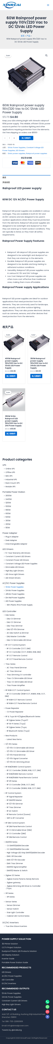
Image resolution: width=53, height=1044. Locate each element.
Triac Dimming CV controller (19, 674)
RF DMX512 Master (14, 800)
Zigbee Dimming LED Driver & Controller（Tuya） (23, 887)
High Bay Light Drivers (15, 570)
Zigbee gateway (14, 882)
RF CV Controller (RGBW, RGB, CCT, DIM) (24, 788)
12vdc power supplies (16, 153)
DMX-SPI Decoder (14, 856)
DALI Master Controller (16, 636)
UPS (4, 465)
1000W (8, 506)
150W (8, 527)
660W (8, 510)
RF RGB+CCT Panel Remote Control (22, 703)
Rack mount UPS (13, 483)
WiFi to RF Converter (15, 818)
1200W (8, 502)
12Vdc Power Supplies (15, 587)
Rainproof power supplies (36, 153)
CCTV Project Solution (11, 947)
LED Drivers (7, 549)
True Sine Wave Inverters (16, 926)
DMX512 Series (11, 842)
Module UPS (10, 486)
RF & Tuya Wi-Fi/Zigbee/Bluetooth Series (23, 716)
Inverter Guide (8, 958)
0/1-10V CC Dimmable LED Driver (20, 751)
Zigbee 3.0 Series (13, 875)
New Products (11, 735)
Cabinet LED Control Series (18, 916)
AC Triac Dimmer (14, 671)
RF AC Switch (12, 811)
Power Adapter (9, 533)
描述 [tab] (4, 177)
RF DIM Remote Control (16, 837)
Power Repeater (12, 708)
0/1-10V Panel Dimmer (16, 755)
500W (8, 517)
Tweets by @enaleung (12, 1030)
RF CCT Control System (16, 645)
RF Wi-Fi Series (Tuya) (16, 723)
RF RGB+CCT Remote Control (19, 700)
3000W (9, 495)
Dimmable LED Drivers (15, 567)
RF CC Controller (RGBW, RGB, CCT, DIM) (24, 770)
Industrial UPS (11, 479)
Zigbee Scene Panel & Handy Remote (23, 879)
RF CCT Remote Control (17, 655)
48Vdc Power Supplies (15, 594)
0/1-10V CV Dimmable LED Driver (20, 748)
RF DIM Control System (15, 823)
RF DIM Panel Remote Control (19, 826)
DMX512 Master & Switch (17, 870)
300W (8, 520)
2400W (9, 499)
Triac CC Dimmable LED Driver (20, 682)
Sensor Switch (13, 909)
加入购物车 (26, 138)
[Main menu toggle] (48, 5)
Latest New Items (14, 739)
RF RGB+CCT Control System (18, 690)
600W (8, 513)
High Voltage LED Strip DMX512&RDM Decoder (26, 852)
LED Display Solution (10, 955)
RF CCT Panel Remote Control (19, 659)
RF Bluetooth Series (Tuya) (18, 731)
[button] (46, 55)
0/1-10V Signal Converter (17, 758)
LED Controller (9, 611)
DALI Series (10, 615)
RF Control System (13, 793)
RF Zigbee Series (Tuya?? (17, 720)
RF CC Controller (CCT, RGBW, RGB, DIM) (24, 652)
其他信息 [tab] (6, 182)
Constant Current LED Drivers (18, 556)
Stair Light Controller (15, 912)
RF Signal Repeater (15, 796)
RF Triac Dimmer (14, 807)
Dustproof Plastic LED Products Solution (19, 951)
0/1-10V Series (11, 744)
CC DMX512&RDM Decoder (18, 849)
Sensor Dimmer (13, 905)
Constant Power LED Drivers (17, 560)
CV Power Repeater (15, 712)
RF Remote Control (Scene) (19, 814)
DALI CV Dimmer (14, 618)
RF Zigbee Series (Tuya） (17, 727)
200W (8, 524)
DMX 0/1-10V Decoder (16, 860)
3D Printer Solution (10, 943)
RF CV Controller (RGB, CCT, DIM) (21, 784)
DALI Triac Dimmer (15, 626)
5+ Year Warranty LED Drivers (18, 553)
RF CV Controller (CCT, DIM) (19, 648)
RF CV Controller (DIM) (16, 833)
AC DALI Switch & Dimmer (18, 633)
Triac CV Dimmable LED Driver (19, 678)
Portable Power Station (13, 492)
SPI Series (9, 893)
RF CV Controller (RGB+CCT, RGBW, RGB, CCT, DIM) (25, 695)
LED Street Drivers (13, 578)
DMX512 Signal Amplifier (17, 867)
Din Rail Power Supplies (15, 597)
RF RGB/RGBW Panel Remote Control (22, 777)
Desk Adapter (11, 540)
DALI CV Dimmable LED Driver (19, 640)
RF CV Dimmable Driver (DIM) (19, 830)
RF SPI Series (12, 781)
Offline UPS (10, 472)
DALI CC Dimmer (14, 622)
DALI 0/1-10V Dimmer (15, 629)
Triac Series (10, 664)
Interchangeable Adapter (16, 544)
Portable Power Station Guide (15, 962)
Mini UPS (9, 476)
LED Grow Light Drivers (15, 574)
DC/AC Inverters (10, 922)
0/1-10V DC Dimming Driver (18, 762)
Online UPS (10, 468)
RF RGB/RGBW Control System (18, 767)
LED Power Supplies (14, 601)
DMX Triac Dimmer (15, 863)
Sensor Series (11, 901)
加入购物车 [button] (11, 376)
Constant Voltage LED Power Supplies (21, 563)
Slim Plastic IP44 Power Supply (20, 605)
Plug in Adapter (12, 536)
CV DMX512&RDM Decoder (18, 845)
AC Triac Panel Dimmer (17, 667)
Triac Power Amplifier (16, 685)
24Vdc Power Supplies (15, 590)
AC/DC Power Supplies (13, 583)
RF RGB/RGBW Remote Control (20, 774)
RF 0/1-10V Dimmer (15, 804)
